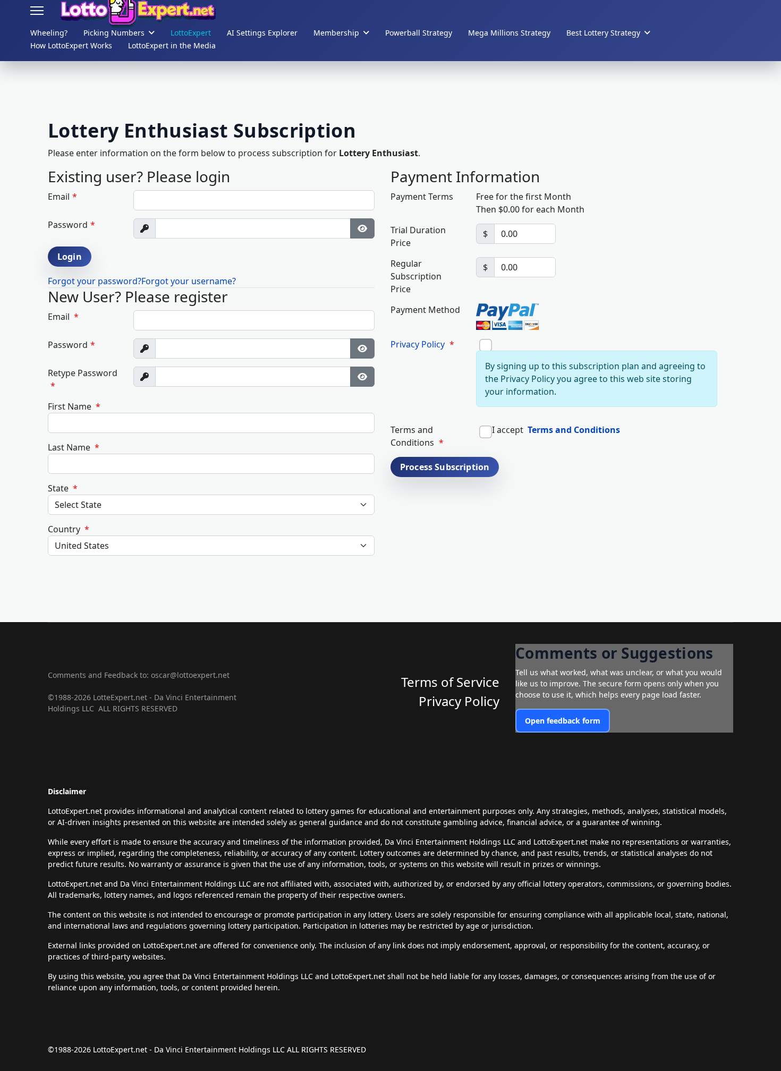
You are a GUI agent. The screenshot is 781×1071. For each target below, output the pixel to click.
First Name (74, 406)
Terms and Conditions (574, 430)
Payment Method (425, 310)
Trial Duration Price (418, 236)
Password (71, 225)
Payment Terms (421, 196)
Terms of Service (450, 682)
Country (68, 529)
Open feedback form (562, 721)
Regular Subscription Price (416, 276)
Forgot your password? (94, 281)
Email (62, 196)
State (63, 488)
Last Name (73, 447)
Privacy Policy (417, 344)
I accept (555, 430)
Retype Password (82, 379)
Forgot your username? (188, 281)
